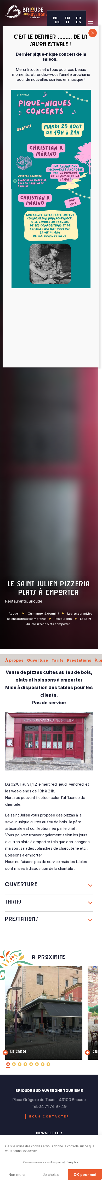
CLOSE (92, 33)
